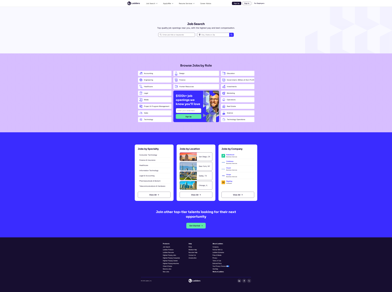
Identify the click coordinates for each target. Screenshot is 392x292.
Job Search (166, 247)
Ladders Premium (168, 250)
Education (231, 73)
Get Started (194, 226)
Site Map (215, 269)
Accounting (148, 73)
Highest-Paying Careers (170, 261)
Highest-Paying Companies (171, 258)
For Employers (259, 3)
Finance (182, 80)
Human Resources (186, 87)
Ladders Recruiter (168, 252)
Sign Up (236, 3)
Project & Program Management (156, 106)
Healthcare (148, 87)
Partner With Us (218, 250)
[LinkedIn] (239, 281)
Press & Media (217, 255)
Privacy (215, 258)
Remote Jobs (167, 269)
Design (181, 73)
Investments (232, 87)
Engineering (148, 80)
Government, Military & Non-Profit (240, 80)
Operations (231, 100)
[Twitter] (249, 281)
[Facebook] (244, 281)
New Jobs (166, 272)
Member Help (193, 250)
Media (146, 100)
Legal (146, 93)
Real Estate (231, 106)
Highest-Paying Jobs (169, 255)
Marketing (231, 93)
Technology (148, 119)
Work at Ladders (218, 272)
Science (230, 113)
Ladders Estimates (218, 252)
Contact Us (192, 255)
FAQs (190, 247)
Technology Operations (236, 119)
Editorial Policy (217, 263)
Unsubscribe (192, 258)
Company (216, 247)
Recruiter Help (193, 252)
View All (153, 195)
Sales (146, 113)
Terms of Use (217, 261)
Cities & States (167, 266)
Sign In (246, 3)
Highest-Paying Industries (171, 263)
